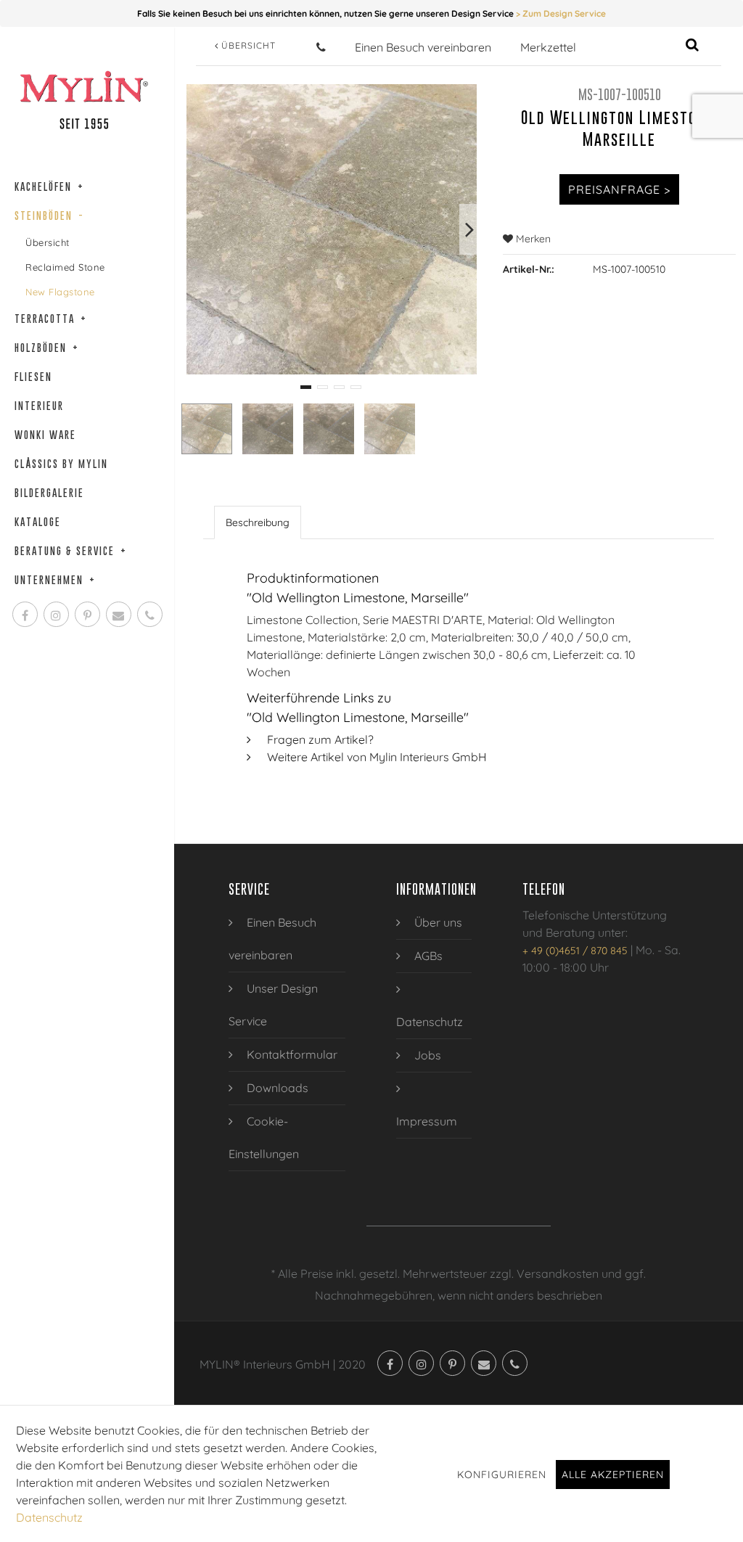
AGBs (427, 955)
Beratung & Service (71, 550)
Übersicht (47, 242)
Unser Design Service (273, 1004)
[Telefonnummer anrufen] (321, 47)
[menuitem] (287, 939)
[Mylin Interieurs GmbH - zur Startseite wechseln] (84, 99)
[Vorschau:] (206, 428)
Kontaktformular (290, 1054)
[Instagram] (56, 614)
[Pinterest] (87, 614)
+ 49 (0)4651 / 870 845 (575, 950)
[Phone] (150, 614)
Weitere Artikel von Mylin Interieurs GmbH (377, 757)
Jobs (426, 1055)
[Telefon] (515, 1363)
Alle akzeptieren (613, 1474)
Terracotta (51, 318)
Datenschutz (429, 1021)
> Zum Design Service (561, 13)
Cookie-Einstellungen (264, 1137)
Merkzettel (548, 47)
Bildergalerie (49, 492)
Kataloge (38, 521)
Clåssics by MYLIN (61, 463)
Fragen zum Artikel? (320, 739)
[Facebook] (25, 614)
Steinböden (49, 215)
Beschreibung (258, 522)
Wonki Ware (45, 434)
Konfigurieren (501, 1474)
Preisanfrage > (619, 189)
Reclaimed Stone (65, 267)
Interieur (39, 405)
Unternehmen (55, 579)
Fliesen (33, 376)
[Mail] (118, 614)
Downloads (276, 1087)
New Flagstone (60, 292)
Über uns (436, 922)
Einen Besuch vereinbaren (423, 47)
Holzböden (47, 347)
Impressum (426, 1121)
